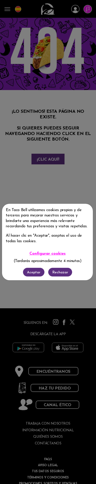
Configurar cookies (47, 254)
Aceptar (33, 272)
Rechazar (60, 272)
